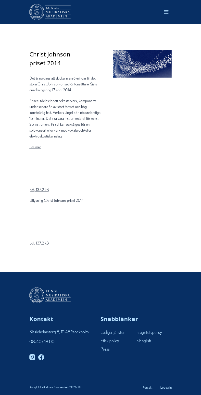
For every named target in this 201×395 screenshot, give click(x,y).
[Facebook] (41, 357)
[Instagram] (32, 357)
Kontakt (147, 387)
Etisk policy (109, 341)
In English (143, 341)
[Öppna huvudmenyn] (166, 12)
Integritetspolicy (149, 332)
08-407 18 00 (41, 342)
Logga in (166, 387)
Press (105, 349)
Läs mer (39, 168)
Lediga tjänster (112, 332)
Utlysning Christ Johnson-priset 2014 (56, 222)
